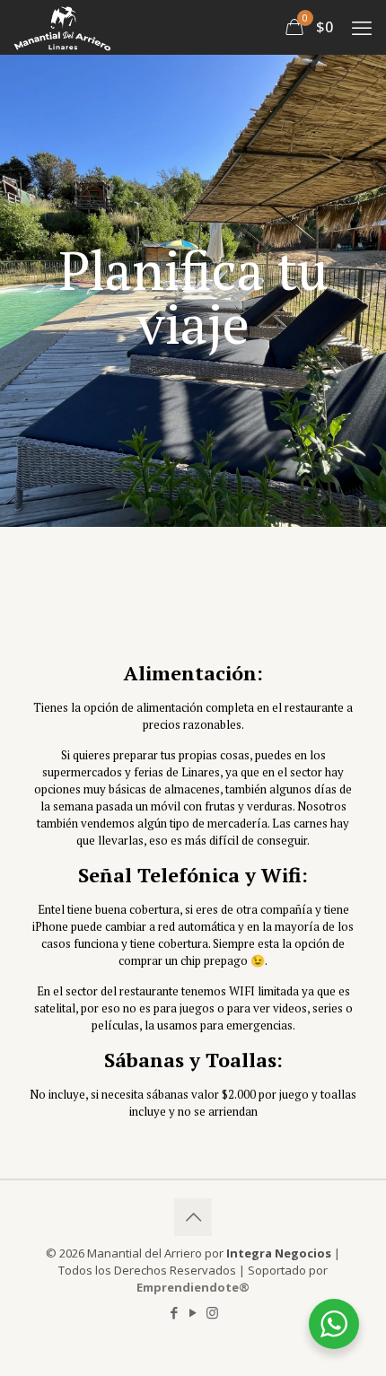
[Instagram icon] (212, 1312)
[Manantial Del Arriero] (62, 26)
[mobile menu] (362, 27)
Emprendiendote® (193, 1287)
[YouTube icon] (193, 1312)
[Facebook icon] (174, 1312)
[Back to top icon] (193, 1217)
